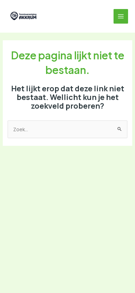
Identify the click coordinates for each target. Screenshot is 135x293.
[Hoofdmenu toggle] (121, 16)
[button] (50, 16)
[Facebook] (66, 16)
